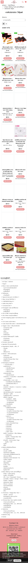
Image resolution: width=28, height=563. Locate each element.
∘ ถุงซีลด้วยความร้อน (10, 407)
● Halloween (4, 293)
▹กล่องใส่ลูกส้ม (7, 507)
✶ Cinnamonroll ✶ (6, 306)
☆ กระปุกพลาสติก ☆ (8, 365)
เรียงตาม (5, 17)
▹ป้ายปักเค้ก (6, 329)
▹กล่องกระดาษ (7, 366)
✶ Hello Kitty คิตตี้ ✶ (7, 303)
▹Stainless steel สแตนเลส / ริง (11, 458)
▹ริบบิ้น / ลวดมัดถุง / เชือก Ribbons (12, 433)
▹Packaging (6, 289)
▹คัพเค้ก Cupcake (8, 397)
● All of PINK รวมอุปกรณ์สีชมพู (9, 313)
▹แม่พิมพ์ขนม (6, 291)
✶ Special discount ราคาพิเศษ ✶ (10, 297)
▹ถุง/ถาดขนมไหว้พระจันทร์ (9, 288)
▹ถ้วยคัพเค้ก (6, 295)
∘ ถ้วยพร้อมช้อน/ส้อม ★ (11, 383)
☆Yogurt (3, 284)
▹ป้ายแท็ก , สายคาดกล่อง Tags (11, 440)
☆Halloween (8, 435)
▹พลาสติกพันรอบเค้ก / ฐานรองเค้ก (12, 392)
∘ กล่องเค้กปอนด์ (9, 375)
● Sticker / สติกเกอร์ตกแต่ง (8, 354)
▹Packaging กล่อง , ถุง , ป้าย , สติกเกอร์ (14, 513)
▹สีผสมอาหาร (6, 352)
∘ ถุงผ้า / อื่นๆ (9, 431)
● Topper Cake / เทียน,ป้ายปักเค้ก (10, 326)
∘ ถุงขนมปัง (8, 426)
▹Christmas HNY (7, 328)
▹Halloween (6, 334)
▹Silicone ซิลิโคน (7, 456)
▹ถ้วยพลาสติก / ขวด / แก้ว (10, 380)
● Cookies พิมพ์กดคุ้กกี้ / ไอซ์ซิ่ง (9, 336)
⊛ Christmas (10, 409)
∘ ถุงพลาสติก (8, 430)
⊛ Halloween (10, 402)
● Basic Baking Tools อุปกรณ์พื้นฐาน (11, 472)
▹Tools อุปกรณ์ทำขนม (9, 502)
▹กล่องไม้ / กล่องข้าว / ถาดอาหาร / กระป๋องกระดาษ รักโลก (14, 388)
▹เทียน (4, 331)
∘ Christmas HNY (10, 438)
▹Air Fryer (6, 449)
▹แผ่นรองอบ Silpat (8, 482)
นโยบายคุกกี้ (7, 557)
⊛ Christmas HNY (12, 401)
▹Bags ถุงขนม (7, 406)
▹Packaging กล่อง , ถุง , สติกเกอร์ (12, 504)
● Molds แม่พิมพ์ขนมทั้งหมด (8, 447)
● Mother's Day (5, 515)
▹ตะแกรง (5, 487)
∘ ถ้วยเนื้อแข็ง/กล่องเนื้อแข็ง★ (13, 382)
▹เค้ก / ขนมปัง (7, 461)
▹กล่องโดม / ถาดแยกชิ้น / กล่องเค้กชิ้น (13, 377)
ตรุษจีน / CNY (8, 442)
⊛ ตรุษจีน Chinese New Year (15, 411)
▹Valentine (6, 356)
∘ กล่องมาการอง (9, 371)
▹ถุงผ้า (5, 443)
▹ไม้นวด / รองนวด (8, 484)
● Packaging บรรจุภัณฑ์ (7, 363)
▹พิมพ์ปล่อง (6, 463)
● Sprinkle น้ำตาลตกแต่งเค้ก (8, 344)
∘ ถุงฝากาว (8, 416)
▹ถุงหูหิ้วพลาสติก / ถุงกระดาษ (11, 395)
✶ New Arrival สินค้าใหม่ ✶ (8, 299)
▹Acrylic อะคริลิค (7, 451)
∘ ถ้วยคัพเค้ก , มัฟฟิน (10, 399)
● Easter (3, 517)
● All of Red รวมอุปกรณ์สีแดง (9, 315)
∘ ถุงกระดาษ (8, 428)
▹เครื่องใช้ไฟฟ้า (7, 489)
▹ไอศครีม (5, 466)
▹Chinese (5, 333)
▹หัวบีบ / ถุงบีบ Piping (9, 474)
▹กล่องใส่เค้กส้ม (7, 505)
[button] (22, 2)
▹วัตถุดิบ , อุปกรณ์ (8, 495)
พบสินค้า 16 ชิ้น (6, 28)
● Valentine (4, 509)
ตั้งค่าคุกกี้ (10, 560)
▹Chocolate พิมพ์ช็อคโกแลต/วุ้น (11, 454)
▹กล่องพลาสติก (7, 373)
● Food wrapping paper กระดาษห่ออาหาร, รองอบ (13, 318)
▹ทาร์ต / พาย (6, 465)
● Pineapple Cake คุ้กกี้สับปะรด (9, 308)
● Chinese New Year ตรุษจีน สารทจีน (11, 500)
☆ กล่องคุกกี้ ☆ (7, 390)
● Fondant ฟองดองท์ (7, 342)
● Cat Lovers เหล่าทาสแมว (8, 321)
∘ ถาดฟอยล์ (8, 378)
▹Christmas (6, 338)
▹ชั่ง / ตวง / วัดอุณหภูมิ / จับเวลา (12, 477)
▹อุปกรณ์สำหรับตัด (8, 486)
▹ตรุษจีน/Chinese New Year (10, 359)
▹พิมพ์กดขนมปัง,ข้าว (8, 468)
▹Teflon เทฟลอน (7, 459)
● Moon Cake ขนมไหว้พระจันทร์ (9, 286)
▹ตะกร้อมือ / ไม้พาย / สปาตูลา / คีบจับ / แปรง (15, 479)
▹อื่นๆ (4, 445)
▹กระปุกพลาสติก (7, 498)
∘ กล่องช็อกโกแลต (10, 368)
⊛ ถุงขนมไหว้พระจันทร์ (12, 413)
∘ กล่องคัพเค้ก (9, 404)
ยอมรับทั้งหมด (17, 560)
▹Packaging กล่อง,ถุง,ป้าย (10, 496)
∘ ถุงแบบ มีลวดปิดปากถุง (11, 423)
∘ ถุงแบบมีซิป (8, 425)
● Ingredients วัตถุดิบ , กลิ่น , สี (10, 346)
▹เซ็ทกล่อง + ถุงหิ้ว (8, 394)
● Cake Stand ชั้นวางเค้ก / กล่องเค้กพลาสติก (13, 324)
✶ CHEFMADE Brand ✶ (7, 301)
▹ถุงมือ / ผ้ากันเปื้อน (8, 475)
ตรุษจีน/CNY (6, 470)
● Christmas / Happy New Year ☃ (10, 493)
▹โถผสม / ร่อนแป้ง (8, 480)
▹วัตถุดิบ (5, 348)
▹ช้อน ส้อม (5, 385)
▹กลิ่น (4, 350)
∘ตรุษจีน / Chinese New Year (13, 437)
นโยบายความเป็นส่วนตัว (19, 556)
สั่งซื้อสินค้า (8, 58)
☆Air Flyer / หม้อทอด (7, 282)
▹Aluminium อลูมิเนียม (9, 453)
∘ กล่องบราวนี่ (8, 370)
